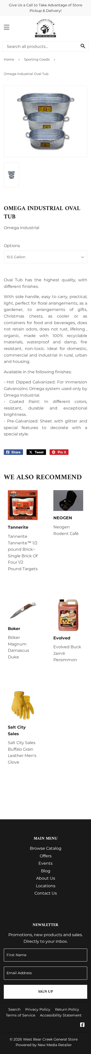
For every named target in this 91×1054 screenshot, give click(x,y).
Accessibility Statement (61, 1015)
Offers (46, 856)
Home (9, 59)
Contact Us (45, 893)
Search (14, 1009)
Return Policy (67, 1009)
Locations (45, 885)
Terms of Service (20, 1015)
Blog (45, 870)
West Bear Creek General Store (50, 1039)
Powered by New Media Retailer (44, 1045)
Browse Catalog (45, 848)
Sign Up (45, 991)
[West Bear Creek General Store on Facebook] (82, 1025)
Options (12, 245)
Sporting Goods (37, 59)
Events (45, 863)
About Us (45, 878)
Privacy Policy (37, 1009)
